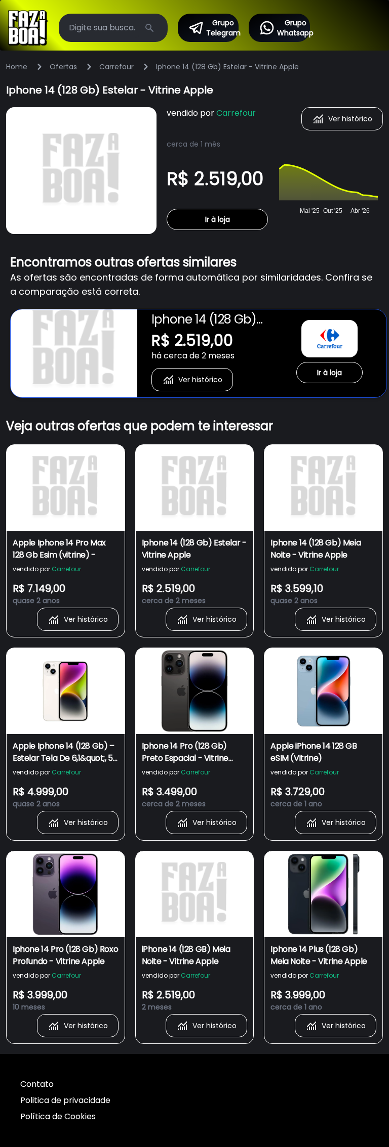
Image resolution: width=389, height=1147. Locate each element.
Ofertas (63, 67)
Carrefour (116, 67)
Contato (37, 1084)
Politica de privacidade (65, 1100)
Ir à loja (217, 219)
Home (16, 67)
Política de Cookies (58, 1116)
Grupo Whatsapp (293, 28)
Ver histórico (350, 119)
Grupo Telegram (222, 28)
